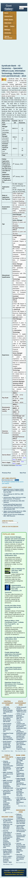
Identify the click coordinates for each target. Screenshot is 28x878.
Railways (7, 29)
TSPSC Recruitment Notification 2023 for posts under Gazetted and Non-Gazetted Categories (21, 735)
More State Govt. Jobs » (20, 751)
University (8, 33)
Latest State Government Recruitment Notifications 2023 (13, 669)
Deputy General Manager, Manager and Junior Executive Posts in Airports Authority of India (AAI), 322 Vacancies (15, 539)
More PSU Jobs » (9, 812)
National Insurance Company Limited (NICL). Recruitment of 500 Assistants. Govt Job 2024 (13, 491)
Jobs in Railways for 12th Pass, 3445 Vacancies (18, 570)
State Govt (8, 23)
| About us (21, 870)
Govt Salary (9, 7)
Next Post (23, 473)
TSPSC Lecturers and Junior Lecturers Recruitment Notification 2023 (21, 725)
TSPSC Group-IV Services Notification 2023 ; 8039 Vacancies (13, 515)
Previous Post (6, 473)
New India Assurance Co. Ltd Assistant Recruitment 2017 (20, 857)
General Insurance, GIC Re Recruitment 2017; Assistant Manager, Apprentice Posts (21, 848)
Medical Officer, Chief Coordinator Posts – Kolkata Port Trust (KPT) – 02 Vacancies (14, 623)
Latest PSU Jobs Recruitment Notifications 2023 (14, 554)
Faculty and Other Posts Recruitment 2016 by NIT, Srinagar (13, 607)
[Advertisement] (14, 53)
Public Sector (9, 19)
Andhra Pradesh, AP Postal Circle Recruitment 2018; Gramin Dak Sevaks (8, 718)
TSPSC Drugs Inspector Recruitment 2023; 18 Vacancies (20, 717)
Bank (6, 26)
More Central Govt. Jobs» (7, 751)
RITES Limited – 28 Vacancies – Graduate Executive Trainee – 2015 (8, 859)
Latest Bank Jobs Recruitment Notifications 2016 (15, 638)
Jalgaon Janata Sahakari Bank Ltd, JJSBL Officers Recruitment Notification (14, 511)
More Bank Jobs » (22, 806)
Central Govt (8, 16)
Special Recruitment (8, 37)
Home (6, 13)
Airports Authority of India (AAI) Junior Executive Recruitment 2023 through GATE (8, 766)
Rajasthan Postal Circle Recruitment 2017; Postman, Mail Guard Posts (14, 684)
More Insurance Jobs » (21, 862)
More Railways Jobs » (8, 864)
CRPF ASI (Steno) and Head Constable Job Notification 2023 (13, 508)
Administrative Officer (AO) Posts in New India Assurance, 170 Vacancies (14, 498)
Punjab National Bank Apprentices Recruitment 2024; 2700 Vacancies (12, 505)
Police (12, 26)
